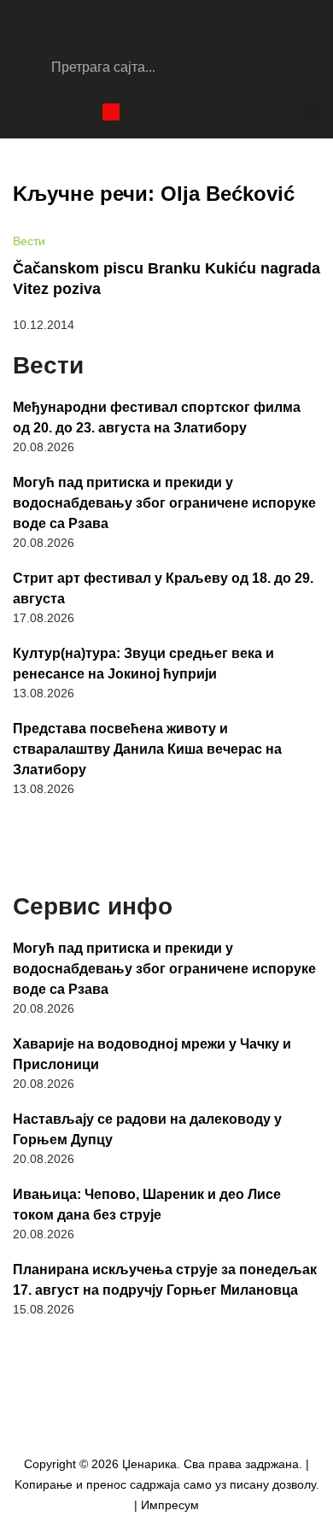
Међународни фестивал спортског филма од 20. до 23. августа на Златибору (157, 417)
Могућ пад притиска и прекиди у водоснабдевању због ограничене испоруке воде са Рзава (164, 503)
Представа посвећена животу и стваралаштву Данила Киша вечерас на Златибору (147, 749)
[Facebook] (21, 111)
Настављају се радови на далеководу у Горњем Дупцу (147, 1129)
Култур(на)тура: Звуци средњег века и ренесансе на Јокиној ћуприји (143, 663)
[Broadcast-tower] (111, 111)
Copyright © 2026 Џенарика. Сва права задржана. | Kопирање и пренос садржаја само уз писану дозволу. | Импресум (167, 1484)
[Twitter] (81, 111)
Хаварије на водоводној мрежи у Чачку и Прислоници (152, 1054)
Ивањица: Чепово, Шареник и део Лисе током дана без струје (147, 1204)
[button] (308, 111)
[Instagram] (51, 111)
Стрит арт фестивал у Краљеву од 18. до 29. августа (163, 588)
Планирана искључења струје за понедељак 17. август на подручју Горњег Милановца (165, 1279)
